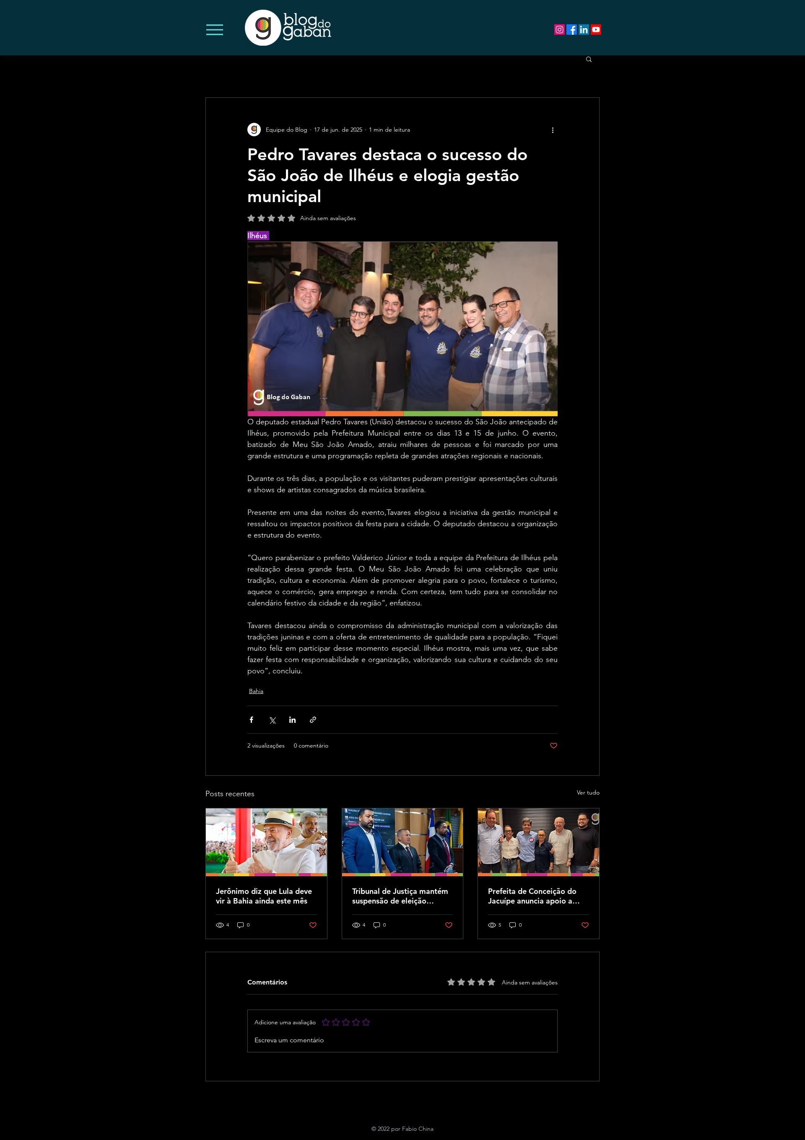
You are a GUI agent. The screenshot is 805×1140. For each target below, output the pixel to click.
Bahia (256, 691)
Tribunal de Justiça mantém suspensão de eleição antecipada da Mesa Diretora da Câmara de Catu (402, 896)
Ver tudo (588, 792)
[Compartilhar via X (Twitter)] (272, 720)
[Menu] (214, 29)
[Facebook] (571, 29)
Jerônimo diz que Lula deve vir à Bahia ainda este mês (264, 896)
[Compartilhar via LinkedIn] (292, 720)
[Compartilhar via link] (313, 720)
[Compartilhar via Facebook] (251, 720)
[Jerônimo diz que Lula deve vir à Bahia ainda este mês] (266, 842)
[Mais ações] (553, 130)
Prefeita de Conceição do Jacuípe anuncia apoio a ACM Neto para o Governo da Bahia (535, 896)
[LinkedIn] (584, 29)
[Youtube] (596, 29)
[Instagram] (559, 29)
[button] (589, 58)
